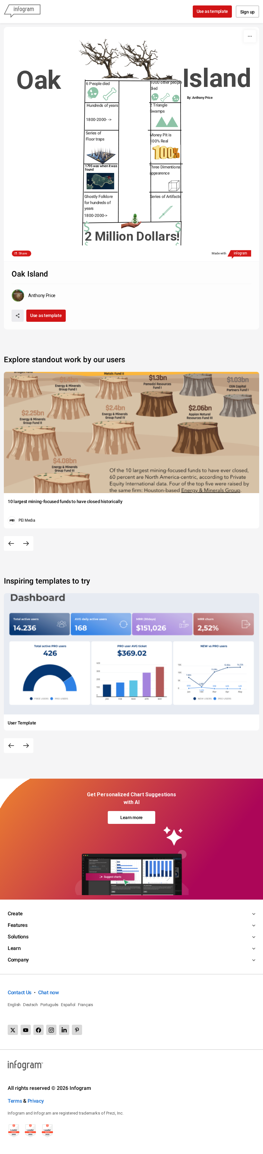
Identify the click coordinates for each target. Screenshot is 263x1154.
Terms (15, 1101)
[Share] (18, 316)
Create (15, 913)
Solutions (18, 937)
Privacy (36, 1101)
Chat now (48, 992)
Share (23, 253)
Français (85, 1004)
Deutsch (30, 1004)
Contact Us (19, 992)
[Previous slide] (11, 543)
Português (49, 1004)
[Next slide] (26, 543)
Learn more (131, 817)
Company (18, 960)
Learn (14, 948)
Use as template (212, 11)
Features (18, 925)
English (14, 1004)
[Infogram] (22, 11)
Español (68, 1004)
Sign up (247, 11)
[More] (250, 36)
